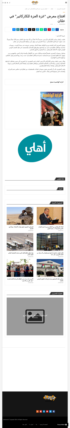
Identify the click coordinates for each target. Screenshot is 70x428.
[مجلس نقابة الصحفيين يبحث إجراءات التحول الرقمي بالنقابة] (50, 268)
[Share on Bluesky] (25, 29)
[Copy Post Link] (33, 29)
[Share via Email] (14, 29)
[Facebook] (9, 2)
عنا (36, 424)
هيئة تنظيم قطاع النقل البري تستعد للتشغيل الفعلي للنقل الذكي (20, 253)
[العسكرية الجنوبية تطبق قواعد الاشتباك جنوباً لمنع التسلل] (20, 216)
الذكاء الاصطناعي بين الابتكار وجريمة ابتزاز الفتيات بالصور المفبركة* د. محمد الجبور (50, 227)
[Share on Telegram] (37, 29)
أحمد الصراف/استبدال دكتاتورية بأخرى (35, 315)
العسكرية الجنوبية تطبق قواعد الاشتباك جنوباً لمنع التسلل (21, 227)
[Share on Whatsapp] (41, 29)
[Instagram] (5, 2)
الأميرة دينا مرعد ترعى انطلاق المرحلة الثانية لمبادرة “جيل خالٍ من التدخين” (20, 279)
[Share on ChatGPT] (21, 29)
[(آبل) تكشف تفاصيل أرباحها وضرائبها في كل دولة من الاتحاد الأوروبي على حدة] (50, 242)
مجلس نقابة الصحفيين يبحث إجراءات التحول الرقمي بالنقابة (50, 279)
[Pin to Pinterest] (49, 29)
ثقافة (52, 8)
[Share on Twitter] (53, 29)
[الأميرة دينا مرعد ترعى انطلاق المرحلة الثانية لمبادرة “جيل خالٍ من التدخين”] (20, 268)
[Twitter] (7, 2)
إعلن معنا (25, 424)
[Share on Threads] (29, 29)
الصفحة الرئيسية (61, 8)
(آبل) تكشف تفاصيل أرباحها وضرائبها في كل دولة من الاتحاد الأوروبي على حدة (50, 253)
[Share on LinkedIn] (45, 29)
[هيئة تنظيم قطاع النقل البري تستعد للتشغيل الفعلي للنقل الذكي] (20, 242)
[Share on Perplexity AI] (18, 29)
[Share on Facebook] (57, 29)
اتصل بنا (31, 424)
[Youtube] (3, 2)
